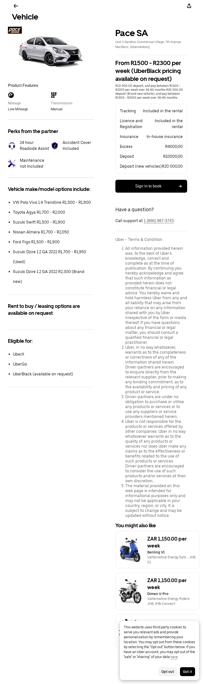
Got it (187, 672)
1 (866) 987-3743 (159, 221)
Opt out (167, 672)
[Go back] (16, 6)
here (174, 657)
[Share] (189, 6)
